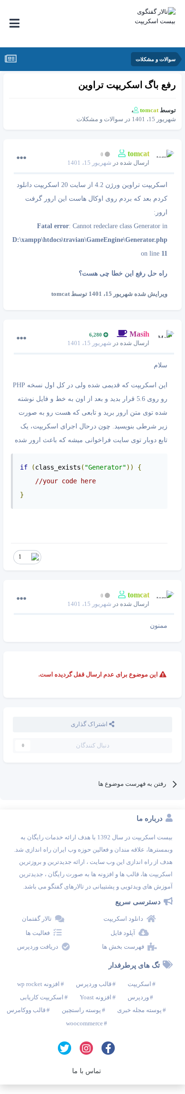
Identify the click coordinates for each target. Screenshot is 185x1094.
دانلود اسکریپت (123, 918)
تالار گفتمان (37, 918)
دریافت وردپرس (37, 946)
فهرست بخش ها (123, 946)
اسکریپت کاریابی (42, 997)
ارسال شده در (108, 162)
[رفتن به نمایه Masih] (164, 339)
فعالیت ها (38, 932)
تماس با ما (86, 1071)
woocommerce (84, 1023)
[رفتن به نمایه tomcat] (164, 159)
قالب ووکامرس (26, 1010)
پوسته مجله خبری (139, 1010)
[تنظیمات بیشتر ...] (21, 158)
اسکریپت (139, 983)
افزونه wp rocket (38, 983)
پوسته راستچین (81, 1010)
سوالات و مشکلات (99, 119)
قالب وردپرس (93, 983)
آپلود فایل (123, 932)
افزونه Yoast (95, 997)
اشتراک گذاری (90, 724)
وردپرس (138, 997)
